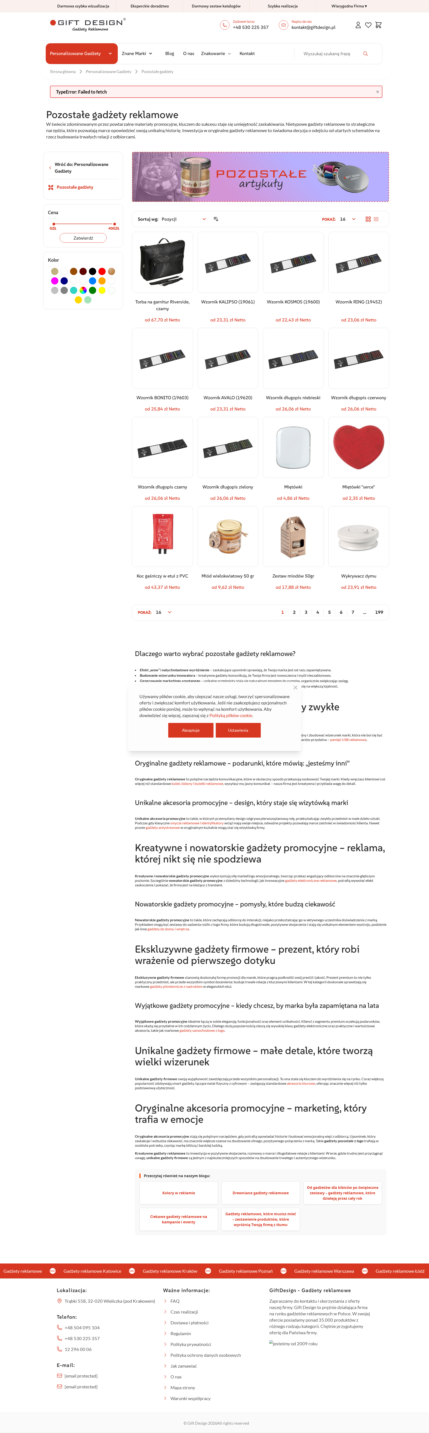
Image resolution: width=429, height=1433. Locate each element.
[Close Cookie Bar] (295, 687)
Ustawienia (238, 730)
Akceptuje (191, 730)
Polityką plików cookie (230, 715)
